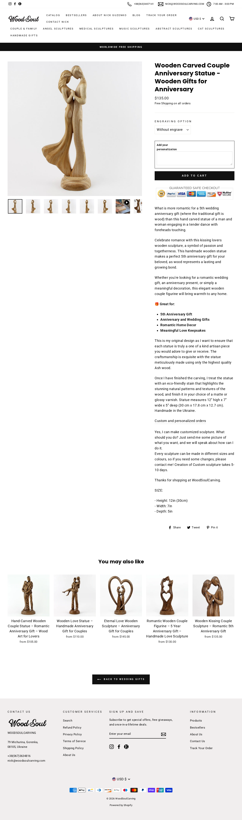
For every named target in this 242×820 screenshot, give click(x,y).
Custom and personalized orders (180, 421)
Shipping (167, 103)
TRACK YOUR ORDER (161, 15)
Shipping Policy (73, 748)
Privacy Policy (72, 734)
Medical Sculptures (96, 28)
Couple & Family (23, 28)
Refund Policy (72, 727)
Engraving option (173, 121)
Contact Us (197, 741)
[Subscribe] (163, 734)
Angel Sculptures (58, 28)
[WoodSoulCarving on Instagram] (111, 746)
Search (67, 720)
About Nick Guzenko (110, 15)
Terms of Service (74, 741)
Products (196, 720)
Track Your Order (201, 748)
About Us (69, 755)
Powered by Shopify (121, 805)
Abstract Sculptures (174, 28)
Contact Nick (57, 21)
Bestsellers (76, 15)
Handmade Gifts (24, 35)
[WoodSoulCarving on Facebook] (119, 746)
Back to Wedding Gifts (123, 679)
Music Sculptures (134, 28)
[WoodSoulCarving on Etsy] (126, 746)
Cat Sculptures (211, 28)
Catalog (53, 15)
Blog (137, 15)
